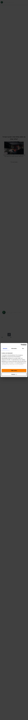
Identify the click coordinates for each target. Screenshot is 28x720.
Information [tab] (14, 348)
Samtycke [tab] (5, 348)
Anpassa (13, 374)
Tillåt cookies (14, 370)
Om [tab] (23, 348)
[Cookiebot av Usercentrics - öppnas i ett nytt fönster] (21, 345)
